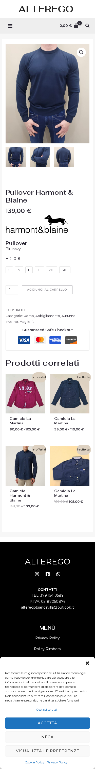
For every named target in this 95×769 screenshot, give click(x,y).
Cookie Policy (34, 762)
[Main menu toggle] (10, 26)
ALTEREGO (45, 9)
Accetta (47, 723)
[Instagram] (37, 574)
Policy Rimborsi (47, 649)
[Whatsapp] (58, 574)
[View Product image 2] (40, 157)
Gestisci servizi (46, 709)
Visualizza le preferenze (47, 750)
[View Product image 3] (64, 157)
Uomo (29, 316)
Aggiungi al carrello (47, 289)
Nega (47, 736)
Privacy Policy (57, 762)
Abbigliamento (47, 316)
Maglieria (27, 322)
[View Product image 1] (16, 157)
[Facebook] (47, 574)
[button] (87, 663)
